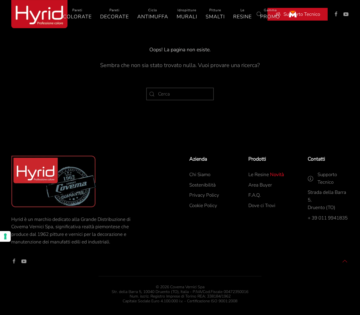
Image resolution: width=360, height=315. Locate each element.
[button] (77, 14)
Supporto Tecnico (302, 14)
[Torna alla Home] (39, 14)
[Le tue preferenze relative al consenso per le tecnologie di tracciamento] (5, 236)
